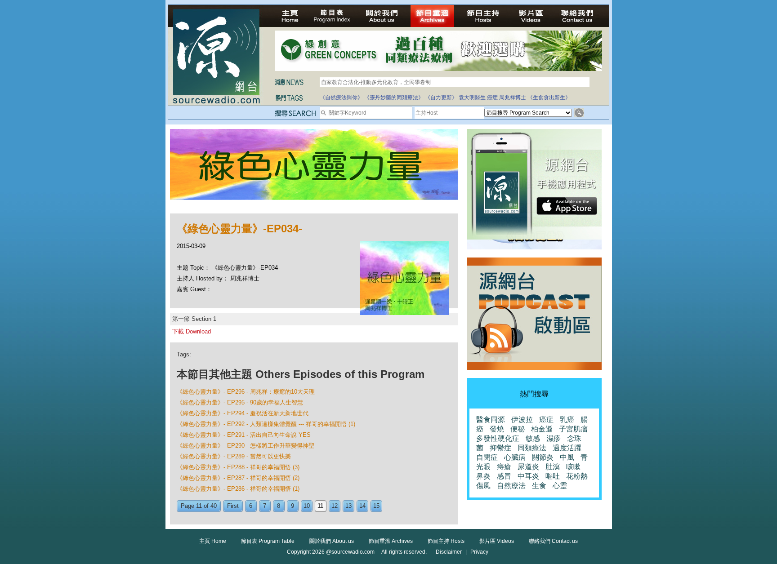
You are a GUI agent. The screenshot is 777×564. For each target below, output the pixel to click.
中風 (567, 457)
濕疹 (553, 438)
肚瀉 (552, 467)
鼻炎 (483, 476)
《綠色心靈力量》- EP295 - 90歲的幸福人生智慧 (240, 402)
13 (348, 505)
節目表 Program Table (268, 541)
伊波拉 (522, 419)
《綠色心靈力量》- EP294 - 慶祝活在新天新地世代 (242, 413)
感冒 (504, 476)
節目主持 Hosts (446, 541)
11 (320, 505)
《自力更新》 (441, 97)
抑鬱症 (500, 448)
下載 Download (191, 331)
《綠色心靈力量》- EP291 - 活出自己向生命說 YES (244, 434)
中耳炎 (528, 476)
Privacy (479, 552)
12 (334, 505)
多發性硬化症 (497, 438)
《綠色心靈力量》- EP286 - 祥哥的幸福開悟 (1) (238, 488)
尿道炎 (528, 467)
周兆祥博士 (512, 97)
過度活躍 (567, 448)
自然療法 (511, 485)
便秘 (517, 429)
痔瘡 (504, 467)
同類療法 (532, 448)
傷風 (483, 485)
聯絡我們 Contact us (553, 541)
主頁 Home (212, 541)
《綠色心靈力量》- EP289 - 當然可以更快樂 (234, 456)
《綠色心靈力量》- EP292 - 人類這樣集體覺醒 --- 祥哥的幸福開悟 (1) (266, 424)
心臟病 (515, 457)
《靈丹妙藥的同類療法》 (394, 97)
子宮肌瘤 (573, 429)
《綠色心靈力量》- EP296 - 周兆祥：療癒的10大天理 (246, 391)
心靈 (560, 485)
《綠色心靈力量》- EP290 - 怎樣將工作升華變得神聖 (245, 445)
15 (376, 505)
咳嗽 (573, 467)
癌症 (492, 97)
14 (362, 505)
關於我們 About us (331, 541)
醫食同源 (490, 419)
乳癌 (567, 419)
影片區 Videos (496, 541)
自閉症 (487, 457)
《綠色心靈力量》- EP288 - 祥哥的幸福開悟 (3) (238, 467)
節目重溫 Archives (391, 541)
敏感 (533, 438)
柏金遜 (542, 429)
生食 (539, 485)
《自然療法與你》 (341, 97)
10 (307, 505)
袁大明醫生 (472, 97)
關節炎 (543, 457)
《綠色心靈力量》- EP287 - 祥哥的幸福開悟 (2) (238, 478)
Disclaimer (449, 552)
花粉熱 (577, 476)
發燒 (497, 429)
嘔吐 (552, 476)
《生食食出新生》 (549, 97)
